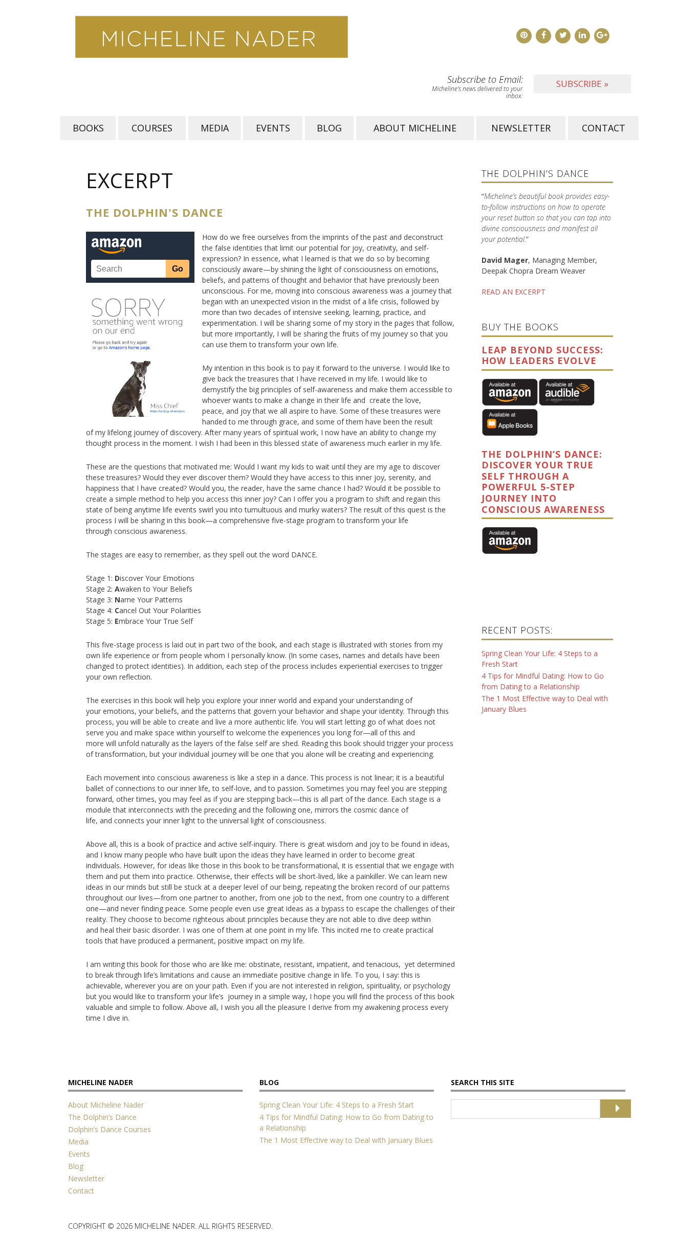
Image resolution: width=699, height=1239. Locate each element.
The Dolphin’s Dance (102, 1117)
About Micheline (415, 128)
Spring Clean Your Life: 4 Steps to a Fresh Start (336, 1105)
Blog (329, 128)
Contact (603, 128)
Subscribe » (582, 83)
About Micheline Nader (106, 1105)
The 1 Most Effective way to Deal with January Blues (346, 1140)
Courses (152, 128)
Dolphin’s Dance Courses (109, 1129)
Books (88, 128)
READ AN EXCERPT (513, 292)
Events (273, 128)
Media (215, 128)
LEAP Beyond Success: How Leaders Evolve (542, 355)
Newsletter (521, 128)
